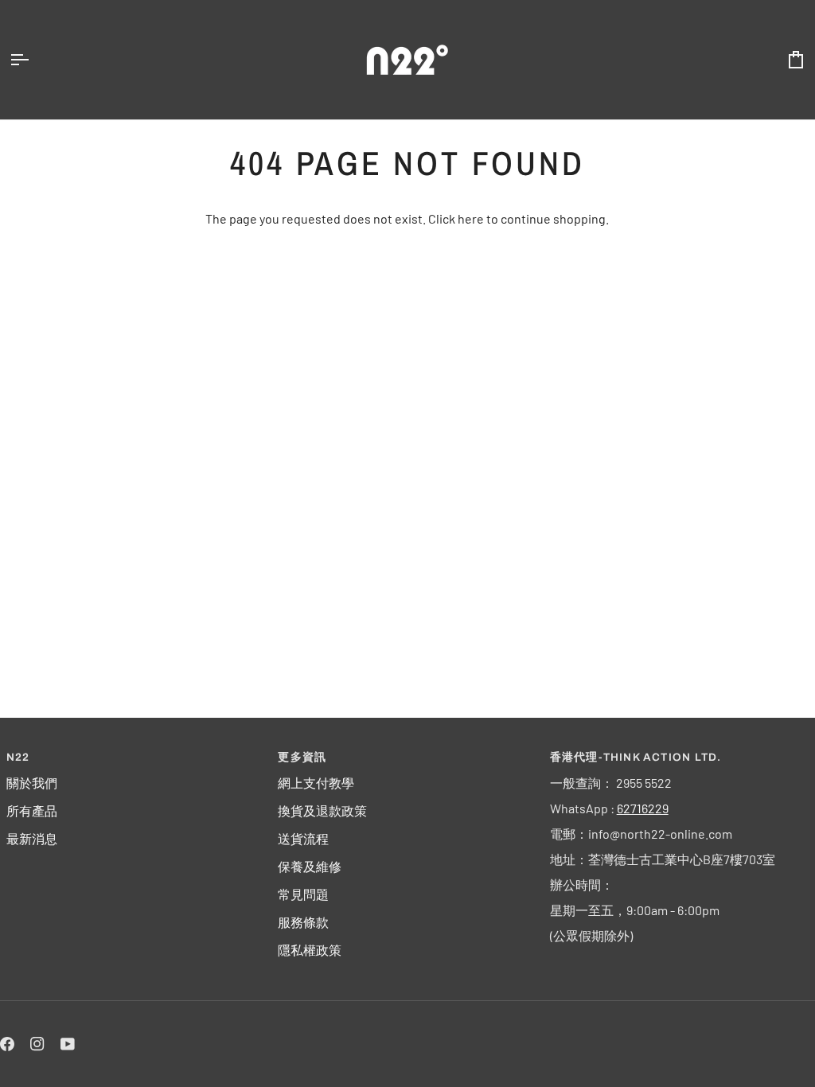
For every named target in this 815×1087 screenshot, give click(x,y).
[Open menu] (33, 59)
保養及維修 (309, 866)
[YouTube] (67, 1044)
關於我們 (31, 782)
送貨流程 (303, 838)
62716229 (643, 808)
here (471, 218)
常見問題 (303, 894)
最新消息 (31, 838)
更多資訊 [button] (302, 757)
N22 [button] (18, 757)
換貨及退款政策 (322, 810)
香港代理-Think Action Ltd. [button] (636, 757)
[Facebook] (7, 1044)
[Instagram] (37, 1044)
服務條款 (303, 921)
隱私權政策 (309, 949)
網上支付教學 (316, 782)
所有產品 (31, 810)
